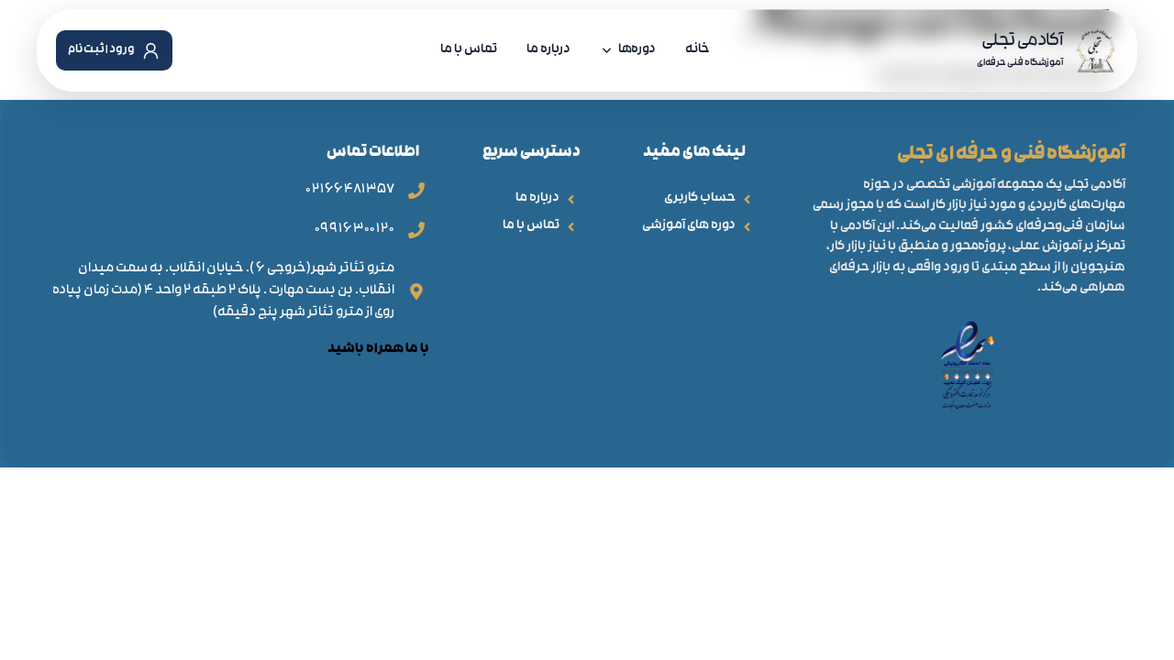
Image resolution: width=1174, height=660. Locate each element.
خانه (697, 50)
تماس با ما (468, 50)
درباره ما (548, 50)
